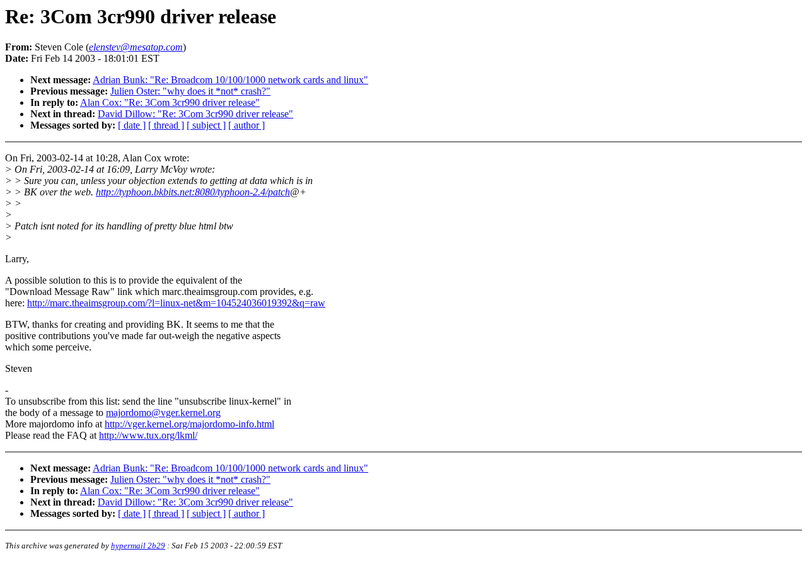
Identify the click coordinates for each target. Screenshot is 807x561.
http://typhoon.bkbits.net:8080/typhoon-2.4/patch (193, 192)
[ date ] (132, 125)
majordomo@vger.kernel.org (163, 412)
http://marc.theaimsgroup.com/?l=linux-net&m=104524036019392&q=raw (176, 303)
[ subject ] (206, 125)
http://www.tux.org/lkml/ (148, 435)
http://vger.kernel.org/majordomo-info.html (189, 424)
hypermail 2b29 (138, 545)
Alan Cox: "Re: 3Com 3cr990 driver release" (170, 102)
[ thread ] (166, 125)
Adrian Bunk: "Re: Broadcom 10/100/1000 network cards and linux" (230, 79)
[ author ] (246, 125)
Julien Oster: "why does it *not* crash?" (190, 91)
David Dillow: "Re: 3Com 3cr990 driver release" (195, 113)
